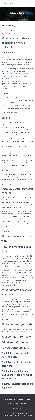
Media (28, 399)
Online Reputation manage (24, 415)
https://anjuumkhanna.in (9, 33)
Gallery (9, 404)
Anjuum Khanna (10, 399)
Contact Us (24, 404)
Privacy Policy (17, 408)
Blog (16, 404)
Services (20, 399)
